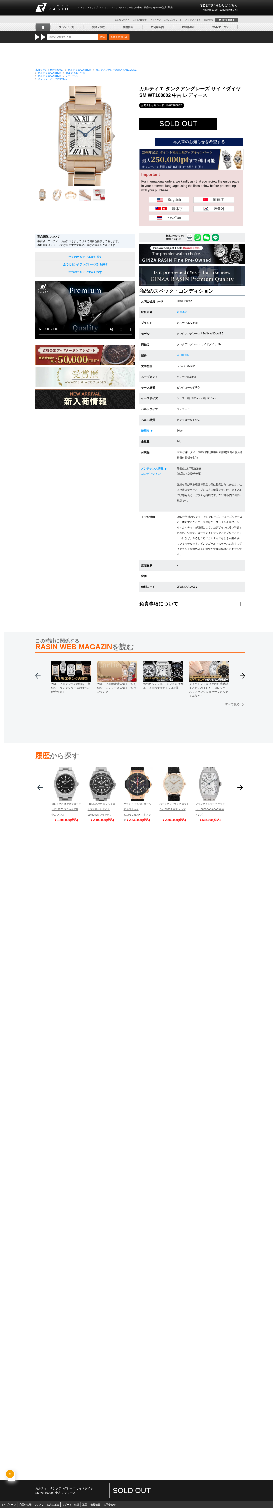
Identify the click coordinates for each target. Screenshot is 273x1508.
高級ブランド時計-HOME (49, 69)
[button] (242, 677)
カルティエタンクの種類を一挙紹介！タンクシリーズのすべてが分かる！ (70, 687)
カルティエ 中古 (75, 72)
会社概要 (95, 1504)
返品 (84, 1504)
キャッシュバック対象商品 (52, 79)
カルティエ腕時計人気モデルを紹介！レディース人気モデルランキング (116, 687)
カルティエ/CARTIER (79, 69)
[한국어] (213, 209)
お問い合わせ (139, 19)
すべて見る (232, 704)
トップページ (9, 1504)
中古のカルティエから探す (85, 272)
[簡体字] (213, 200)
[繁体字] (169, 209)
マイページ (155, 19)
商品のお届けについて (31, 1504)
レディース (72, 75)
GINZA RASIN (51, 7)
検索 (102, 36)
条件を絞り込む (119, 36)
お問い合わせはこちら (220, 7)
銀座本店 (182, 311)
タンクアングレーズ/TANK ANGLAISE (116, 69)
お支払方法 (53, 1504)
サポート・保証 (70, 1504)
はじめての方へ (122, 19)
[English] (169, 200)
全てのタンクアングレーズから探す (85, 264)
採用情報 (208, 19)
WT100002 (183, 355)
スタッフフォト (193, 19)
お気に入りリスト (173, 19)
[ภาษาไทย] (169, 218)
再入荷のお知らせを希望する (199, 141)
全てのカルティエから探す (85, 256)
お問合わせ (110, 1504)
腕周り (145, 430)
